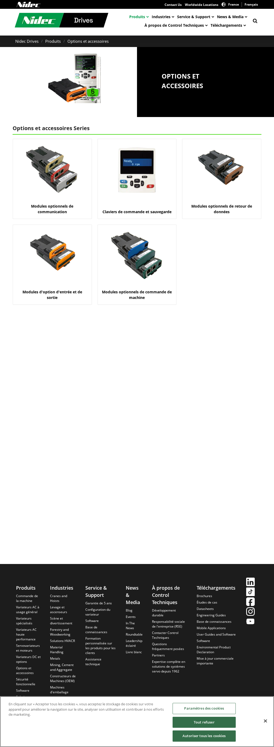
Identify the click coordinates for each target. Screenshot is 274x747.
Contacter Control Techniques (165, 635)
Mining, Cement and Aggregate (62, 667)
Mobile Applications (211, 628)
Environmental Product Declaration (214, 649)
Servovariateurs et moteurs (28, 648)
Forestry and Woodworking (60, 632)
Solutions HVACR (62, 641)
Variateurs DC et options (28, 659)
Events (131, 616)
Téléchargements (226, 25)
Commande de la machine (27, 598)
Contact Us (173, 4)
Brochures (204, 596)
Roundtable (134, 634)
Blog (129, 610)
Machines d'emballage (59, 689)
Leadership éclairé (134, 643)
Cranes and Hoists (58, 598)
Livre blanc (134, 652)
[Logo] (29, 4)
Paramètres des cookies (204, 708)
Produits (137, 16)
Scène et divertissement (61, 620)
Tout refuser (204, 722)
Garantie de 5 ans (98, 603)
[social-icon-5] (250, 622)
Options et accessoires (88, 41)
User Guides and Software (216, 634)
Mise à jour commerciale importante (215, 661)
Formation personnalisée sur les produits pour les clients (100, 645)
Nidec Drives (27, 41)
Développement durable (164, 612)
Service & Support (193, 16)
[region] (137, 721)
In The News (130, 625)
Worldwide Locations (201, 4)
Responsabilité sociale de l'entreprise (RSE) (168, 624)
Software (22, 690)
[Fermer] (265, 721)
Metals (55, 658)
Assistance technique (93, 661)
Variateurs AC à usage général (27, 609)
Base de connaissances (96, 629)
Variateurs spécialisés (24, 620)
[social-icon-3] (250, 602)
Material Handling (56, 649)
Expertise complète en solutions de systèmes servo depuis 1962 (168, 666)
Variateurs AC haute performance (26, 634)
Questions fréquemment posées (168, 646)
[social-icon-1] (250, 583)
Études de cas (207, 602)
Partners (158, 655)
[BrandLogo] (61, 21)
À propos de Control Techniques (174, 25)
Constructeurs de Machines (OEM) (63, 678)
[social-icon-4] (250, 612)
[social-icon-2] (250, 592)
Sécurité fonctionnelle (25, 681)
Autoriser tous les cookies (204, 735)
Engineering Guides (211, 615)
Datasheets (205, 608)
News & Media (230, 16)
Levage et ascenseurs (58, 609)
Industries (161, 16)
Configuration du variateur (97, 612)
